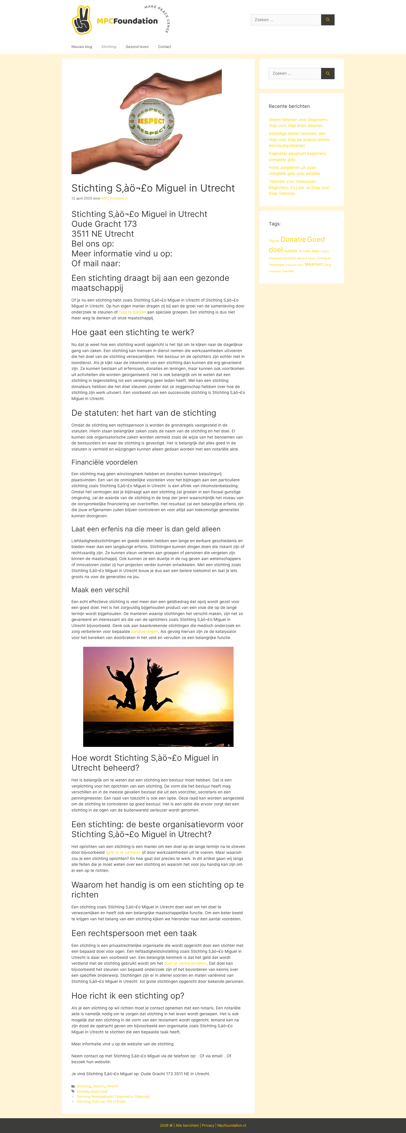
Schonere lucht (294, 265)
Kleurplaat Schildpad (282, 258)
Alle (179, 1125)
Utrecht (99, 1086)
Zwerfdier (288, 271)
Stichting (109, 46)
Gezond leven (137, 46)
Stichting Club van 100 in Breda (101, 1101)
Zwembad (275, 271)
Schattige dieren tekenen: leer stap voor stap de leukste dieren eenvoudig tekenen (299, 139)
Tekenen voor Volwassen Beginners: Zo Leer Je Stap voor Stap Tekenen (299, 187)
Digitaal (274, 241)
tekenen (313, 264)
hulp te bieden (132, 312)
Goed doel (99, 1091)
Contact (164, 46)
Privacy (208, 1125)
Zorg (327, 265)
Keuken (325, 251)
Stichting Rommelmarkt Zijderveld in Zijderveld (113, 1096)
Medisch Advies (306, 258)
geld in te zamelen (123, 852)
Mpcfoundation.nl (231, 1125)
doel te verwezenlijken (185, 963)
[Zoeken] (328, 20)
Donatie (83, 1091)
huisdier (291, 251)
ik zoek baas (309, 251)
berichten (191, 1125)
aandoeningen (144, 631)
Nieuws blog (81, 46)
